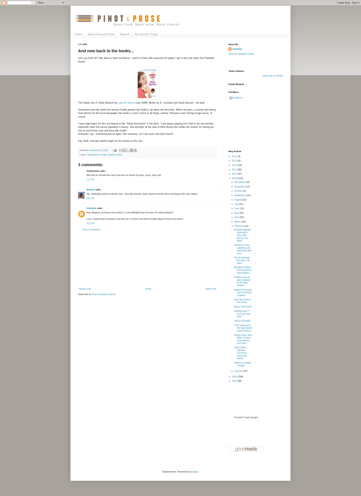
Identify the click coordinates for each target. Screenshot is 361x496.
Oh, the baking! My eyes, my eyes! (242, 260)
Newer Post (85, 289)
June (237, 208)
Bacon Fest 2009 (242, 306)
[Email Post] (114, 150)
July (236, 204)
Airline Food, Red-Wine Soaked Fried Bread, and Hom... (243, 339)
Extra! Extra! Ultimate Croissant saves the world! (240, 353)
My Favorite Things (146, 34)
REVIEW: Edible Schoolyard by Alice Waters (243, 270)
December (240, 182)
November (240, 186)
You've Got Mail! (242, 321)
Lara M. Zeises (126, 102)
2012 (235, 165)
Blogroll (124, 34)
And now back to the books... (242, 301)
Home (78, 34)
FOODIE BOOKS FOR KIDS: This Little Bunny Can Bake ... (242, 235)
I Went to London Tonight (242, 364)
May (236, 213)
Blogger (194, 471)
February (239, 226)
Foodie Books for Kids (97, 155)
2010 (235, 174)
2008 (235, 376)
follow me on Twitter (273, 75)
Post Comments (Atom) (103, 294)
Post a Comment (91, 229)
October (238, 191)
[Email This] (121, 150)
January (238, 371)
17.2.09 (90, 179)
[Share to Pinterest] (135, 150)
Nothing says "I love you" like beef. (242, 314)
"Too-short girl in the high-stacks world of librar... (243, 328)
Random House (115, 155)
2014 (235, 156)
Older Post (211, 289)
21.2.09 (90, 223)
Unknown (91, 208)
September (240, 195)
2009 (235, 178)
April (237, 217)
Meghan (90, 189)
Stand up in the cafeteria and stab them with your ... (243, 249)
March (237, 221)
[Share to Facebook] (131, 150)
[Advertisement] (147, 259)
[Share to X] (128, 150)
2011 (235, 169)
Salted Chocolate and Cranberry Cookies (243, 293)
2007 (235, 381)
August (238, 199)
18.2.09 (90, 198)
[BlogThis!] (124, 150)
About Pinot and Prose (101, 34)
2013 (235, 160)
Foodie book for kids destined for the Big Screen (242, 281)
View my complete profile (241, 54)
